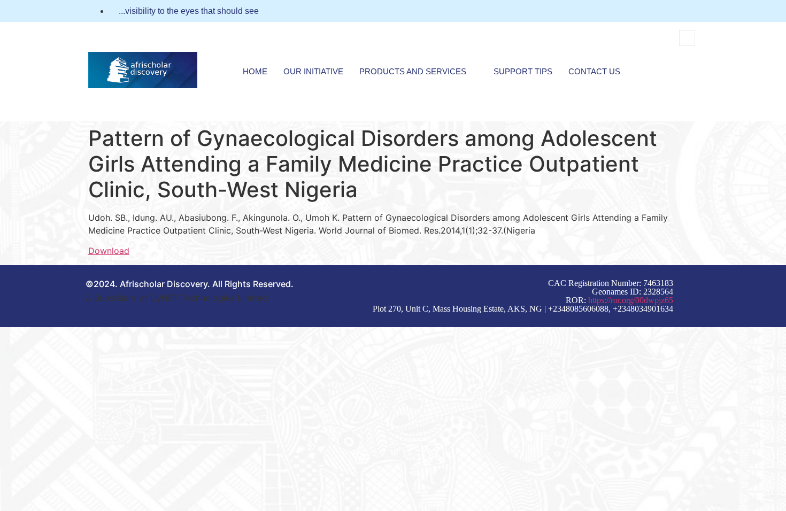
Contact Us (594, 71)
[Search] (674, 82)
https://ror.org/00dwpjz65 (630, 300)
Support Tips (523, 71)
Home (255, 71)
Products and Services (412, 71)
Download (108, 250)
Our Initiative (313, 71)
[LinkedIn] (694, 11)
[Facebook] (675, 11)
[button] (687, 38)
